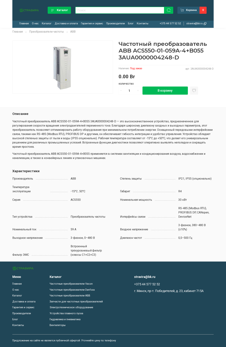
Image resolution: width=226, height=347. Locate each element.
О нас (35, 23)
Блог (131, 23)
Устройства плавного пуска (66, 313)
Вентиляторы (58, 325)
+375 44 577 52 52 (170, 23)
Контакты (142, 23)
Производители (115, 23)
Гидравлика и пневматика (65, 319)
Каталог (62, 10)
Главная (24, 23)
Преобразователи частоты (46, 31)
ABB (73, 31)
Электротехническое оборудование (71, 307)
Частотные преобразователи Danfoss (72, 289)
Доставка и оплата (66, 23)
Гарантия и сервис (92, 23)
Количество (126, 83)
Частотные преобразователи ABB (70, 295)
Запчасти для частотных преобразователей (76, 301)
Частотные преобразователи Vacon (71, 283)
